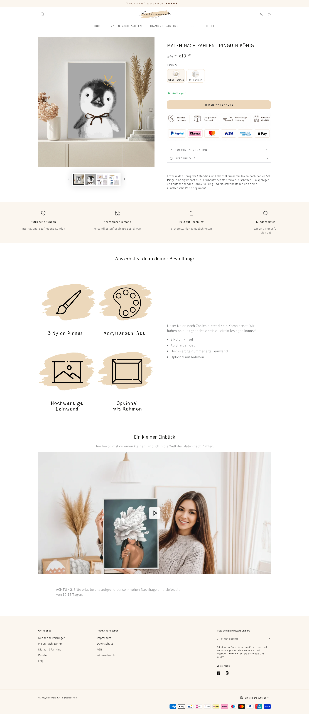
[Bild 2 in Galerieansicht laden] (90, 179)
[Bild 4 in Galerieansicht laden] (114, 179)
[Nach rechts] (124, 179)
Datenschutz (105, 643)
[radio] (176, 75)
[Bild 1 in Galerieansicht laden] (78, 179)
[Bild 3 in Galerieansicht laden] (102, 179)
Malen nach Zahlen (50, 643)
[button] (42, 14)
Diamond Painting (50, 649)
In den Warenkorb (219, 104)
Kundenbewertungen (51, 638)
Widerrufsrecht (106, 655)
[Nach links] (68, 179)
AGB (99, 649)
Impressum (104, 638)
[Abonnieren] (269, 639)
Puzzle (42, 655)
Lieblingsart (52, 697)
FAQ (40, 661)
